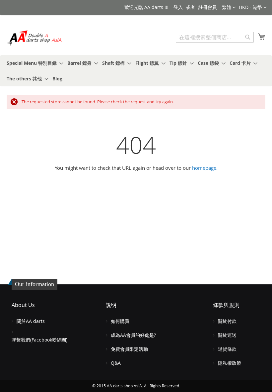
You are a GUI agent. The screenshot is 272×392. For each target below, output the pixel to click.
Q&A (116, 363)
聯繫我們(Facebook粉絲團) (39, 340)
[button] (253, 7)
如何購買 (120, 321)
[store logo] (35, 38)
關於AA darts (31, 321)
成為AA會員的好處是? (133, 335)
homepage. (205, 167)
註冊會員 (207, 7)
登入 (178, 7)
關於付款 (227, 321)
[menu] (136, 70)
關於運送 (227, 335)
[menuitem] (33, 63)
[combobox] (215, 37)
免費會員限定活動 (129, 349)
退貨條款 (227, 349)
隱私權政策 (229, 363)
